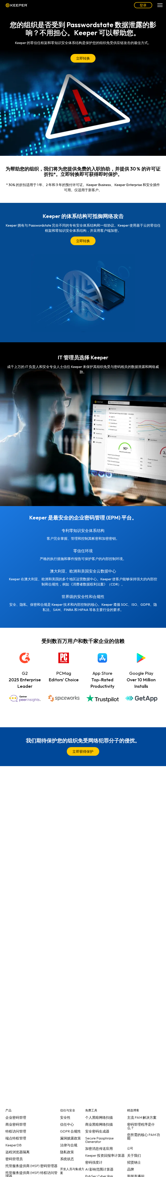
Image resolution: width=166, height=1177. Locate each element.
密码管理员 (14, 1159)
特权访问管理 (15, 1131)
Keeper (16, 5)
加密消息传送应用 (99, 1148)
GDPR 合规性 (70, 1131)
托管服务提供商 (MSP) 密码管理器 (31, 1166)
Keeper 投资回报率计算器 (105, 1155)
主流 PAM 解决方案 (141, 1117)
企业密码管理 (15, 1117)
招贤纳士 (134, 1162)
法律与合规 (68, 1145)
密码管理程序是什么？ (141, 1126)
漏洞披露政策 (70, 1138)
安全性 (65, 1117)
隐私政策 (67, 1152)
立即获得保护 (82, 751)
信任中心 (67, 1124)
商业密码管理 (15, 1124)
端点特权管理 (15, 1138)
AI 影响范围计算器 (99, 1169)
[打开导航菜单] (160, 5)
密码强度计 (93, 1162)
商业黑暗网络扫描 (99, 1124)
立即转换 (83, 58)
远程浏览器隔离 (17, 1152)
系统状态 (67, 1159)
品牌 (130, 1169)
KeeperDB (13, 1145)
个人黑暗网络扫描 (99, 1117)
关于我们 (134, 1155)
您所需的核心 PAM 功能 (143, 1136)
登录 (143, 5)
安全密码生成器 (97, 1131)
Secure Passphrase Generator (99, 1140)
